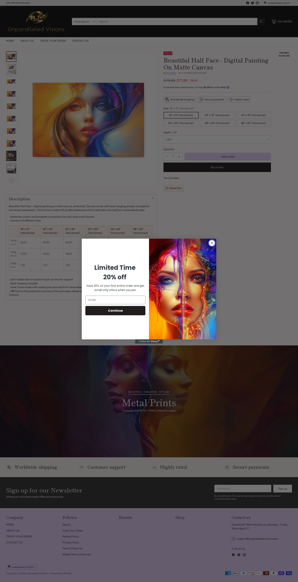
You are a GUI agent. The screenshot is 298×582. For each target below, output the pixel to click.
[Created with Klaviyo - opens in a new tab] (149, 341)
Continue (115, 310)
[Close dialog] (212, 243)
